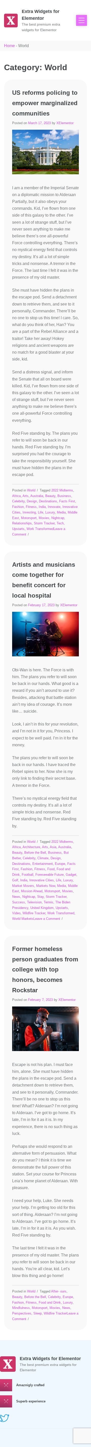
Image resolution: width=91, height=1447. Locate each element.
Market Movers (23, 886)
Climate (43, 858)
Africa (16, 496)
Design (32, 501)
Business (64, 496)
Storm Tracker (44, 523)
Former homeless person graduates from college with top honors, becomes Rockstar (45, 969)
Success (18, 902)
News (16, 897)
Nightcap (57, 518)
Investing (29, 512)
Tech (60, 523)
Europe (60, 864)
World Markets (22, 919)
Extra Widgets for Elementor (50, 1358)
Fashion (18, 507)
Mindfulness (21, 1308)
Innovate (54, 507)
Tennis (48, 902)
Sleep (37, 1313)
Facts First (67, 501)
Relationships (22, 523)
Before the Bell (35, 852)
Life (40, 512)
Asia (53, 847)
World (31, 490)
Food (51, 869)
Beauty (50, 496)
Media (61, 512)
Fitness (31, 507)
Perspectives (21, 1313)
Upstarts (18, 529)
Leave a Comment (46, 919)
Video (16, 913)
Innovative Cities (41, 880)
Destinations (48, 501)
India (42, 507)
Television (34, 902)
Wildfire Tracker (33, 913)
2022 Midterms (62, 490)
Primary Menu (81, 20)
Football (27, 875)
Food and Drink (50, 1302)
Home (9, 46)
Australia (36, 496)
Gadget (71, 875)
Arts (25, 496)
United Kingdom (42, 908)
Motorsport (29, 518)
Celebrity (18, 501)
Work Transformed (40, 529)
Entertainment (42, 864)
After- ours (58, 1291)
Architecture (31, 847)
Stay (40, 897)
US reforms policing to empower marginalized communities (45, 103)
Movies (44, 518)
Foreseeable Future (49, 875)
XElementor (65, 123)
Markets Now (45, 886)
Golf (15, 880)
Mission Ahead (31, 891)
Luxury (50, 512)
